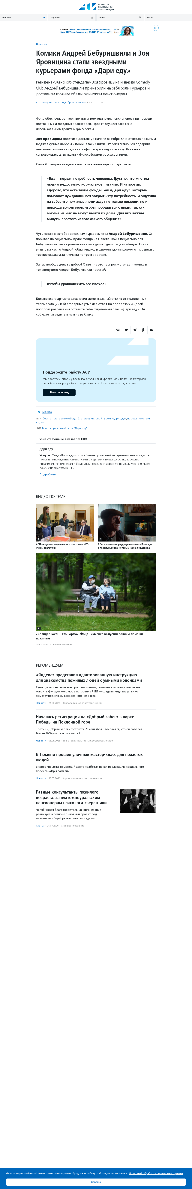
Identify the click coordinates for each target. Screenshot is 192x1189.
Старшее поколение (61, 644)
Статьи (40, 825)
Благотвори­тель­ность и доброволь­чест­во (61, 102)
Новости (41, 44)
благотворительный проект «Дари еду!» (102, 418)
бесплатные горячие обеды (59, 418)
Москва (47, 411)
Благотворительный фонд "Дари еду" (64, 428)
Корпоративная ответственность (82, 703)
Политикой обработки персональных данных (156, 1173)
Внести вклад (59, 392)
